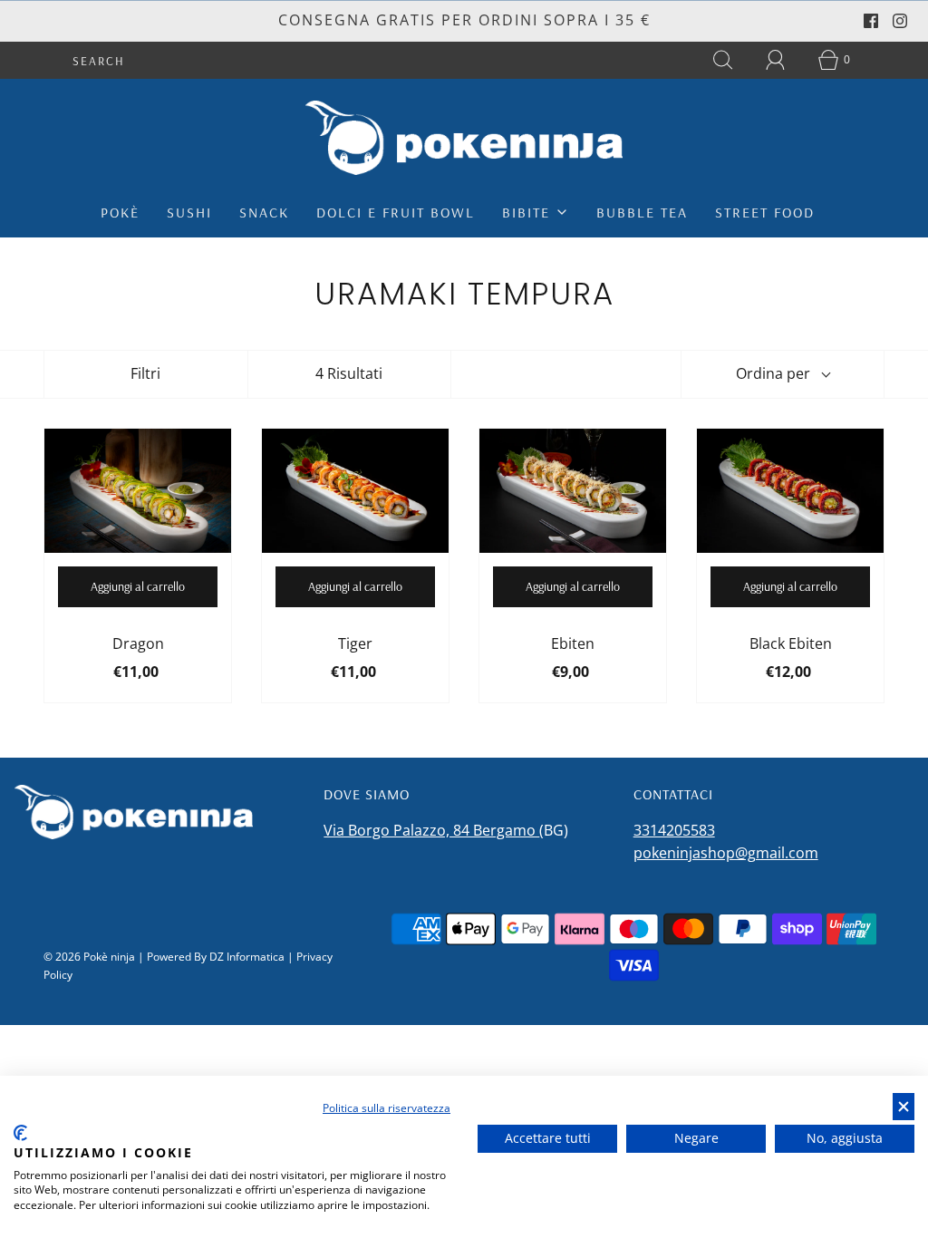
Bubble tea (642, 212)
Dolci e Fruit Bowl (395, 212)
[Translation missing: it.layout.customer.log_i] (776, 60)
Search (98, 60)
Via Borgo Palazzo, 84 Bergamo (431, 830)
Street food (765, 212)
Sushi (189, 212)
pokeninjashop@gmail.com (725, 853)
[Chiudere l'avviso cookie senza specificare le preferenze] (903, 1107)
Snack (264, 212)
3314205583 (674, 830)
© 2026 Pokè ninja (89, 956)
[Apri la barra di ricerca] (723, 60)
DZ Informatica (247, 956)
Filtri (145, 373)
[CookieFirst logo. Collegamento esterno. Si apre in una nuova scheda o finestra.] (20, 1133)
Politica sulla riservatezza (386, 1108)
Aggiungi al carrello (138, 586)
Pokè (120, 212)
